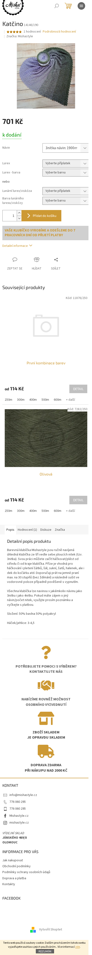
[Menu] (81, 6)
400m (33, 399)
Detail (78, 389)
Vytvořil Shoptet (50, 929)
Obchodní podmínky (16, 866)
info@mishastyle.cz (23, 795)
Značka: (19, 36)
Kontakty (8, 884)
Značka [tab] (60, 529)
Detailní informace (15, 246)
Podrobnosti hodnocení (59, 31)
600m (57, 399)
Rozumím (44, 951)
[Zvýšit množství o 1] (19, 213)
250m (8, 399)
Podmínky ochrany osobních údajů (26, 872)
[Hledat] (56, 6)
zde (77, 947)
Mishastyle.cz (19, 815)
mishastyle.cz (19, 822)
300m (21, 399)
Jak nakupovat (12, 860)
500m (45, 399)
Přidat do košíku (44, 216)
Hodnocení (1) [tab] (27, 529)
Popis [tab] (10, 529)
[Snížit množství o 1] (19, 218)
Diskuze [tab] (45, 529)
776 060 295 (17, 801)
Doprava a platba (14, 878)
